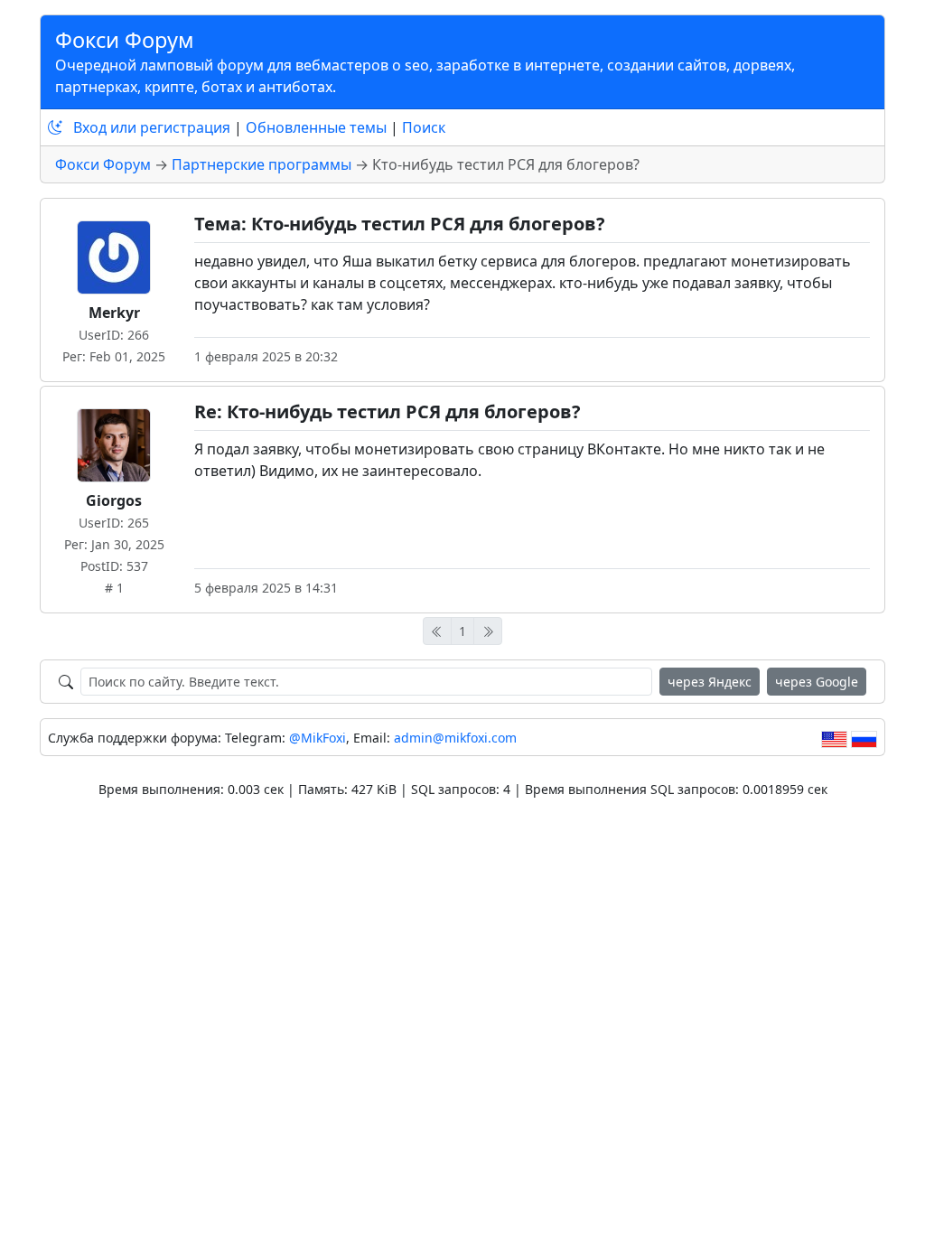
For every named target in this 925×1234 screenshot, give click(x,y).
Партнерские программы (261, 164)
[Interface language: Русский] (864, 737)
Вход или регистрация (151, 127)
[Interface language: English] (834, 737)
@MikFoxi (317, 737)
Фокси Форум (124, 39)
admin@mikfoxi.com (455, 737)
